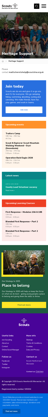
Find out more (24, 305)
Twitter (5, 364)
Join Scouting (7, 340)
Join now (24, 110)
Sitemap (29, 340)
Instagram (6, 367)
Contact (5, 346)
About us (5, 343)
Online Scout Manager (10, 350)
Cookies (29, 346)
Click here (39, 372)
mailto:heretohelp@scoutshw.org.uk (26, 72)
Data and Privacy (32, 350)
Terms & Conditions (34, 343)
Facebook (5, 361)
